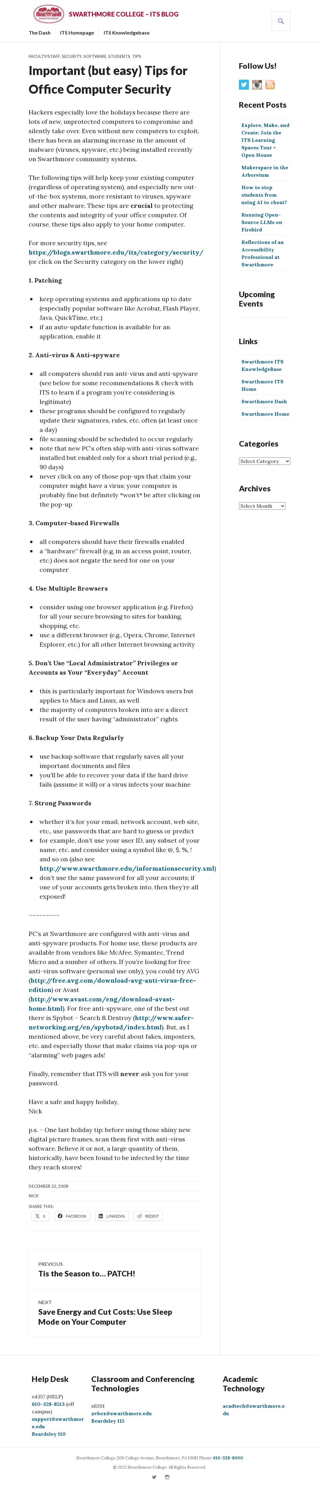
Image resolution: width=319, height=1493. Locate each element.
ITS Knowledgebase (127, 32)
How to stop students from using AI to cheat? (264, 194)
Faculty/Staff (44, 56)
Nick (34, 1195)
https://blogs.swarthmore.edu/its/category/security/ (116, 252)
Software (94, 56)
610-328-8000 (228, 1458)
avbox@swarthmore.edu (121, 1413)
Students (119, 56)
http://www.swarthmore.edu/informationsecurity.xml (127, 868)
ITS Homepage (77, 32)
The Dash (39, 32)
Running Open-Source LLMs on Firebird (261, 222)
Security (72, 56)
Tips (136, 56)
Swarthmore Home (265, 414)
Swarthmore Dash (264, 401)
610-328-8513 (48, 1404)
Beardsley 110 (49, 1434)
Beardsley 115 (108, 1421)
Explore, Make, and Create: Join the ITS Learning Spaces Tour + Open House (265, 140)
